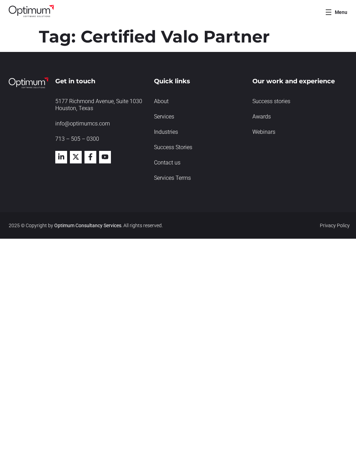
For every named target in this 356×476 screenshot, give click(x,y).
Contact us (167, 162)
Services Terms (172, 178)
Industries (166, 132)
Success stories (271, 101)
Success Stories (173, 147)
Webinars (263, 132)
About (161, 101)
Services (164, 116)
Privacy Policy (335, 225)
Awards (261, 116)
